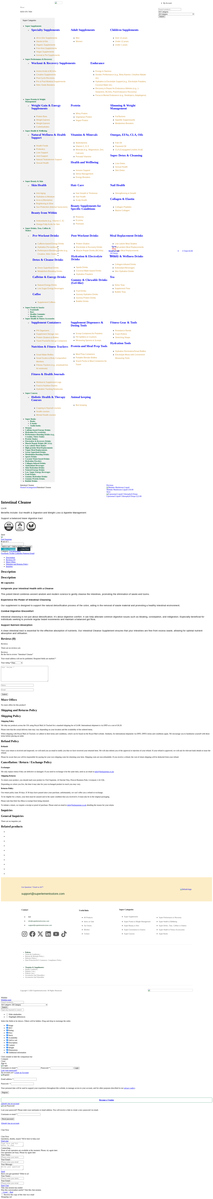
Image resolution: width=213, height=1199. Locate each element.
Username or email (9, 1114)
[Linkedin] (48, 934)
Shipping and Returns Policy (17, 564)
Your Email (5, 1160)
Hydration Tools (120, 343)
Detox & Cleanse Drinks (48, 259)
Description (10, 557)
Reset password (7, 1119)
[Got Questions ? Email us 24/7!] (24, 882)
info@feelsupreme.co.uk (104, 772)
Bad (11, 1192)
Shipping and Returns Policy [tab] (19, 710)
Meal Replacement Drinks (126, 235)
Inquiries (9, 566)
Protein (75, 105)
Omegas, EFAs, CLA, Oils (126, 134)
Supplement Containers (46, 322)
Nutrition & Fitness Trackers (49, 346)
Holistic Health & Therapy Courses (48, 398)
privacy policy (129, 1088)
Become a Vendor (106, 1100)
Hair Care (77, 185)
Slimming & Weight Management (122, 107)
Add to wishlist (17, 547)
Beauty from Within (44, 212)
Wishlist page (6, 1000)
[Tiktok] (64, 934)
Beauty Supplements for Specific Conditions (86, 207)
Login (77, 1068)
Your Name (5, 1155)
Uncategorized (31, 487)
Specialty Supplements (45, 29)
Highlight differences (16, 1017)
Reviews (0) (10, 560)
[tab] (109, 557)
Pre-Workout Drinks (46, 235)
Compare (28, 547)
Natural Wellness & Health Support (48, 136)
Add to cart (6, 547)
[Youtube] (56, 934)
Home (22, 487)
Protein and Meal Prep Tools (89, 346)
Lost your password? (9, 1070)
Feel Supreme (6, 539)
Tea (112, 277)
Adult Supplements (83, 29)
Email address (7, 1079)
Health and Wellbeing (84, 162)
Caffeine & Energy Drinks (49, 277)
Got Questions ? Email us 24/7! (32, 887)
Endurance (97, 63)
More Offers (11, 562)
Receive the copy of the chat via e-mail (19, 1195)
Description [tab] (8, 571)
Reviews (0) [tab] (8, 638)
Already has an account (10, 1104)
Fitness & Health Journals (47, 374)
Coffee (37, 294)
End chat (4, 1141)
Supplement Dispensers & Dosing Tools (87, 324)
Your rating (6, 663)
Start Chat (5, 1185)
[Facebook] (32, 934)
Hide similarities (14, 1014)
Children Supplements (124, 29)
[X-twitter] (40, 934)
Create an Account (21, 1073)
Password (5, 1084)
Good (5, 1192)
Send (3, 1171)
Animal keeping (81, 397)
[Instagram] (24, 934)
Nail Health (117, 185)
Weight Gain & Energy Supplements (46, 107)
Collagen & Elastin (122, 199)
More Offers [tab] (9, 699)
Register (5, 1092)
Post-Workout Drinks (84, 235)
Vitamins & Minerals (84, 134)
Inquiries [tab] (6, 810)
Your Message (7, 1164)
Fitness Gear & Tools (123, 322)
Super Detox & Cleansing (126, 155)
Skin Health (38, 185)
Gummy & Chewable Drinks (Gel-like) (89, 281)
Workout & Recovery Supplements (53, 63)
